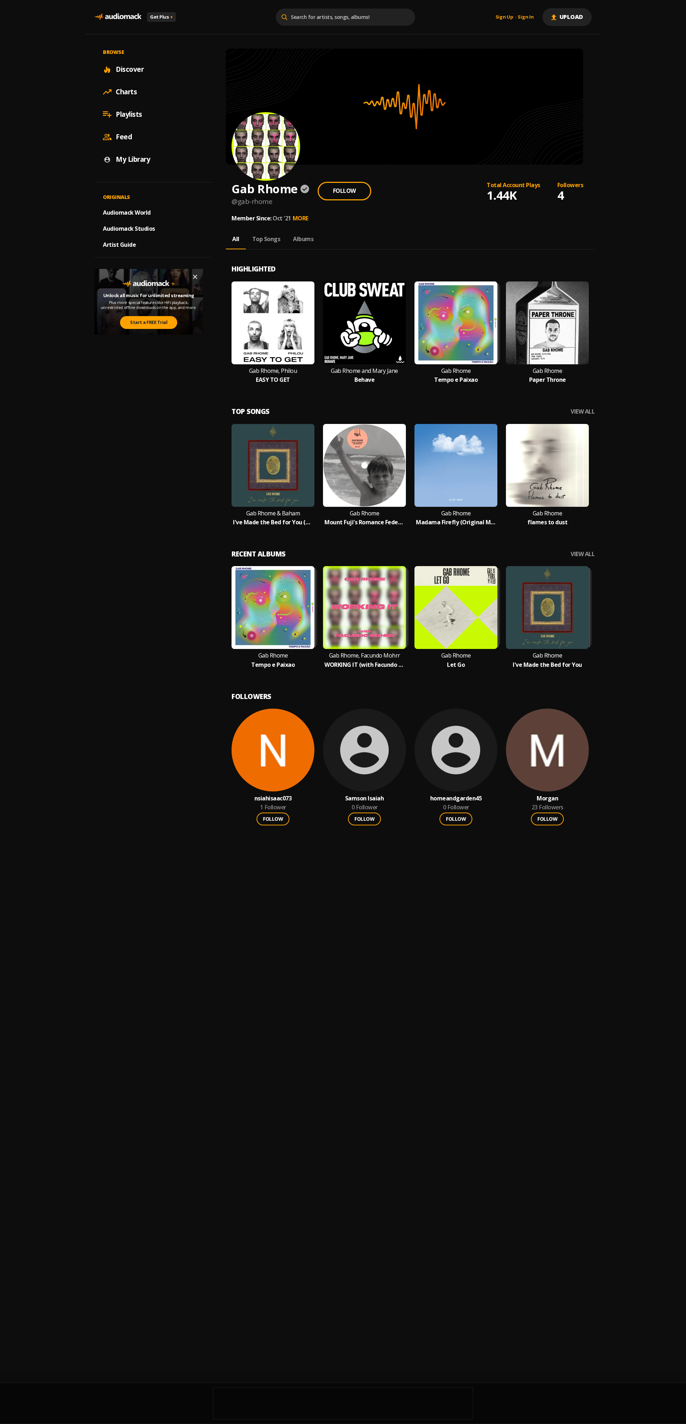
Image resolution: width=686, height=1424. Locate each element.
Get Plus (161, 17)
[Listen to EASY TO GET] (273, 322)
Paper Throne (547, 380)
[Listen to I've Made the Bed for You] (547, 607)
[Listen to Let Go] (455, 607)
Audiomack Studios (129, 229)
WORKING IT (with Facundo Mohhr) (364, 665)
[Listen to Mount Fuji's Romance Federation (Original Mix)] (364, 465)
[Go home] (117, 17)
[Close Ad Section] (195, 276)
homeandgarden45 (456, 798)
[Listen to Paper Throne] (547, 322)
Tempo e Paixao (456, 380)
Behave (364, 380)
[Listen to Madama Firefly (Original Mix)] (455, 465)
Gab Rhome (456, 371)
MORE (300, 218)
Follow (344, 191)
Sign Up (504, 17)
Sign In (525, 17)
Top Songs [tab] (266, 239)
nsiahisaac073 (273, 798)
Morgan (547, 798)
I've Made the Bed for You (547, 665)
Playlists (129, 114)
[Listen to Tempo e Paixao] (455, 322)
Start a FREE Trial (148, 322)
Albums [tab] (303, 239)
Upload (571, 17)
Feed (124, 136)
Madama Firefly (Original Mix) (456, 522)
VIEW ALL (583, 411)
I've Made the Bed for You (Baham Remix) (273, 522)
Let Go (456, 665)
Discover (130, 69)
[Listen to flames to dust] (547, 465)
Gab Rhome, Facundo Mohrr (364, 655)
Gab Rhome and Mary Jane (364, 371)
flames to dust (547, 522)
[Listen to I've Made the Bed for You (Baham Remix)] (273, 465)
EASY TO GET (273, 380)
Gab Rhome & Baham (273, 513)
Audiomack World (127, 212)
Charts (126, 91)
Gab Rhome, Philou (273, 371)
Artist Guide (119, 245)
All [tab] (235, 239)
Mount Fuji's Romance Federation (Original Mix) (364, 522)
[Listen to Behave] (364, 322)
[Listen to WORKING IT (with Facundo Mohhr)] (364, 607)
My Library (133, 159)
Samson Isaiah (364, 798)
